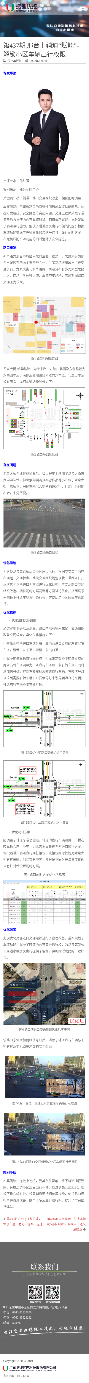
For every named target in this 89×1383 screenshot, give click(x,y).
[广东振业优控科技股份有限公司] (21, 7)
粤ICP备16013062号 (16, 1376)
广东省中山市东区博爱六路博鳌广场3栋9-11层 (36, 1307)
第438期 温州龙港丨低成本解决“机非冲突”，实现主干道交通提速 (66, 1224)
